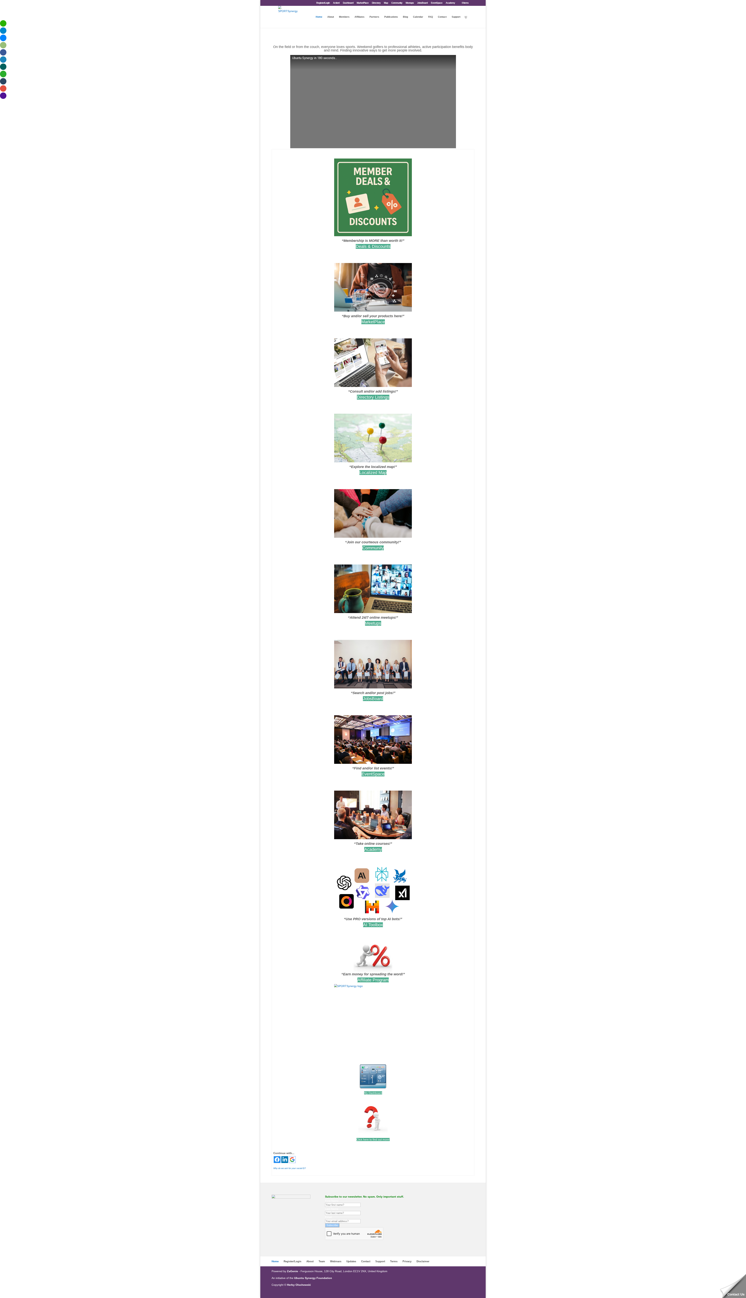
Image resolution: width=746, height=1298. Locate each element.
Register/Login (323, 3)
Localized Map (373, 472)
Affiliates (359, 17)
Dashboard (348, 3)
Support (456, 17)
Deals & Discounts (373, 246)
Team (322, 1261)
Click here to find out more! (373, 1139)
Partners (374, 17)
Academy (450, 3)
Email (328, 1217)
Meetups (410, 3)
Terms (393, 1261)
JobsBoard (422, 3)
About (330, 17)
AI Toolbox (373, 924)
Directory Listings (373, 397)
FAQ (430, 17)
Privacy (407, 1261)
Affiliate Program (373, 979)
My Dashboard (373, 1092)
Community (396, 3)
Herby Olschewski (299, 1284)
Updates (351, 1261)
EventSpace (436, 3)
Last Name (331, 1208)
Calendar (418, 17)
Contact (442, 17)
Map (386, 3)
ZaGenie (292, 1271)
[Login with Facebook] (277, 1159)
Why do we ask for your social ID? (289, 1168)
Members (344, 17)
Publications (391, 17)
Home (319, 17)
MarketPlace (363, 3)
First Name (332, 1200)
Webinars (335, 1261)
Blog (405, 17)
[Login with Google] (292, 1159)
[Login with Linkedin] (284, 1159)
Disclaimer (423, 1261)
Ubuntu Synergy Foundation (313, 1278)
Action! (336, 3)
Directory (376, 3)
